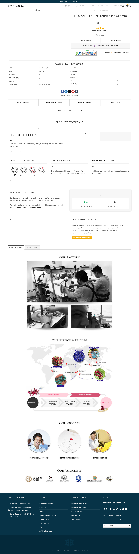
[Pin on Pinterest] (73, 91)
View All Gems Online (79, 504)
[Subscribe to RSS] (120, 509)
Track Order (43, 511)
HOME (62, 6)
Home (94, 11)
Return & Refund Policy (47, 515)
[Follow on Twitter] (111, 509)
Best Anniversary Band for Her (19, 504)
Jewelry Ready (81, 6)
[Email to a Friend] (69, 91)
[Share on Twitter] (66, 91)
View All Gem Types (78, 507)
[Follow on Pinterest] (117, 509)
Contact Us (84, 550)
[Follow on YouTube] (126, 509)
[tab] (16, 247)
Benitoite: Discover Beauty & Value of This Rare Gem (21, 515)
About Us (59, 550)
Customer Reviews (46, 504)
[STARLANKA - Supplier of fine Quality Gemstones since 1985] (16, 6)
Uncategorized (103, 11)
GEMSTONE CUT (100, 160)
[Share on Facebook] (62, 91)
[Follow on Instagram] (107, 509)
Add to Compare (86, 40)
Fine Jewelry (75, 515)
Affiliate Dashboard (46, 531)
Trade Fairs (75, 550)
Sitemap (42, 527)
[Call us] (114, 509)
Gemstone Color (19, 135)
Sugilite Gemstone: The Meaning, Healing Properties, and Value (20, 509)
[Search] (130, 6)
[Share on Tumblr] (76, 91)
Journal (67, 550)
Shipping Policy (45, 519)
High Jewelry (76, 519)
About (100, 6)
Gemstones (69, 6)
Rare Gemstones (77, 511)
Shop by (92, 6)
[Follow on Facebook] (104, 509)
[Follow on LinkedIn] (123, 509)
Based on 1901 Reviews (100, 31)
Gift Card (42, 507)
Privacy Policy (44, 523)
